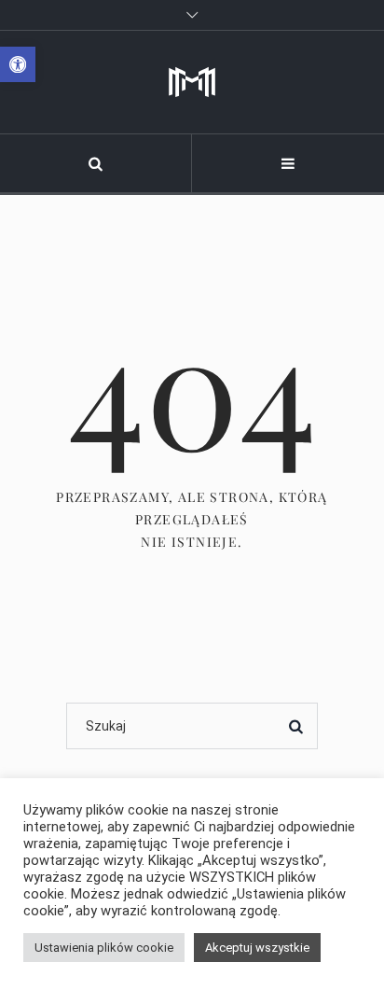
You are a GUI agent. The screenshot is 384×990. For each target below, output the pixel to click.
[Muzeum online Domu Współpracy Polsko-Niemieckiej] (192, 82)
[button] (17, 64)
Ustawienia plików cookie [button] (103, 948)
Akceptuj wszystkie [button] (257, 948)
